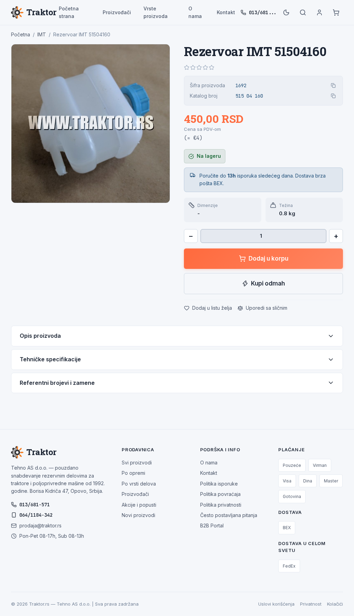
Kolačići (335, 604)
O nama (195, 12)
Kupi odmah (268, 283)
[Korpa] (336, 12)
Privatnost (311, 604)
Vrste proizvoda (155, 12)
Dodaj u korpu (268, 258)
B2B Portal (212, 525)
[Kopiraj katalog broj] (333, 96)
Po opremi (133, 473)
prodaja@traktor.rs (40, 525)
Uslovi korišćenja (276, 604)
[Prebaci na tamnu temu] (286, 12)
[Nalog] (319, 12)
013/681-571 (34, 504)
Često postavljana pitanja (228, 515)
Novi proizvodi (138, 515)
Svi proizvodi (137, 462)
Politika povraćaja (220, 494)
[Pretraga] (303, 12)
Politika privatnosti (220, 505)
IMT (41, 34)
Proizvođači (117, 12)
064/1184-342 (36, 515)
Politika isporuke (219, 484)
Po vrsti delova (139, 484)
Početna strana (69, 12)
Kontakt (226, 12)
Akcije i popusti (139, 505)
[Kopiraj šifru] (333, 85)
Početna (20, 34)
